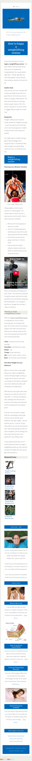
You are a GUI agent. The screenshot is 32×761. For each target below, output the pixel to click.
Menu (17, 7)
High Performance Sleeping (16, 706)
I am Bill (7, 550)
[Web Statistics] (10, 759)
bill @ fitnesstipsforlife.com (19, 577)
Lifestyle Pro (18, 748)
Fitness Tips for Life (16, 19)
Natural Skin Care (16, 603)
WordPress (17, 751)
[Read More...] (16, 684)
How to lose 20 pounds (16, 738)
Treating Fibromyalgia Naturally (16, 668)
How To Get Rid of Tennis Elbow (16, 646)
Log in (22, 751)
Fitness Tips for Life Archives (16, 736)
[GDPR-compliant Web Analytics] (3, 759)
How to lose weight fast (16, 741)
